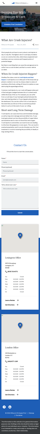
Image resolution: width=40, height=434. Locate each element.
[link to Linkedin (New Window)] (9, 406)
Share (37, 44)
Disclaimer (19, 415)
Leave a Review (10, 300)
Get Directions (10, 305)
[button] (3, 3)
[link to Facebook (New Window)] (4, 406)
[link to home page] (20, 3)
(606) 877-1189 (12, 361)
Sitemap (31, 413)
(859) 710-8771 (12, 271)
